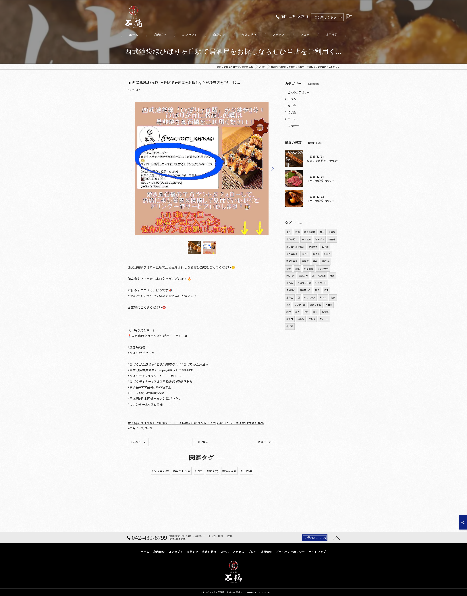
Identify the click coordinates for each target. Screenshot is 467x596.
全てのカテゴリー (299, 92)
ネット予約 (323, 268)
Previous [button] (131, 168)
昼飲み (301, 319)
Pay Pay (290, 275)
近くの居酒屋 (319, 275)
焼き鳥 (292, 112)
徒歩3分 (326, 261)
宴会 (315, 311)
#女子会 (212, 471)
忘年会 (289, 297)
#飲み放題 (229, 471)
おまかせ (293, 126)
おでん (323, 297)
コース (139, 428)
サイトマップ (317, 551)
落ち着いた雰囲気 (295, 246)
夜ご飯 (289, 326)
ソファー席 (300, 304)
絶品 (315, 261)
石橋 (297, 232)
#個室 (199, 471)
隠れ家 (289, 282)
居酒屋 (328, 304)
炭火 (297, 311)
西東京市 (303, 275)
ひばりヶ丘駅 (304, 282)
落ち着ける (292, 253)
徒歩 (333, 297)
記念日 (289, 319)
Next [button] (272, 168)
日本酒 (148, 428)
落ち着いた (305, 290)
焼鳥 (332, 275)
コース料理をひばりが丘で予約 (194, 423)
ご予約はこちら (325, 17)
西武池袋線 (292, 261)
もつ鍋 (325, 311)
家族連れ (290, 290)
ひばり (327, 253)
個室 (326, 290)
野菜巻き (313, 246)
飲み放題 (308, 268)
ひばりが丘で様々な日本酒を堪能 (240, 423)
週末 (322, 232)
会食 (288, 232)
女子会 (131, 428)
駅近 (317, 290)
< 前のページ (138, 442)
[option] (202, 168)
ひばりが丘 (315, 304)
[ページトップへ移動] (336, 537)
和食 (288, 311)
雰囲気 (305, 261)
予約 (306, 311)
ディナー (324, 319)
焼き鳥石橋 (309, 232)
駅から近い (292, 239)
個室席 (332, 239)
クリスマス (309, 297)
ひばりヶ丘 (320, 282)
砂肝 (288, 268)
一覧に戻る (201, 442)
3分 (288, 304)
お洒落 (332, 232)
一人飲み (306, 239)
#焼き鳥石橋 (160, 471)
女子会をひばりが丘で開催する (150, 423)
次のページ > (265, 442)
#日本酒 (246, 471)
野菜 (297, 268)
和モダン (319, 239)
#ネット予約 (182, 471)
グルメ (312, 319)
